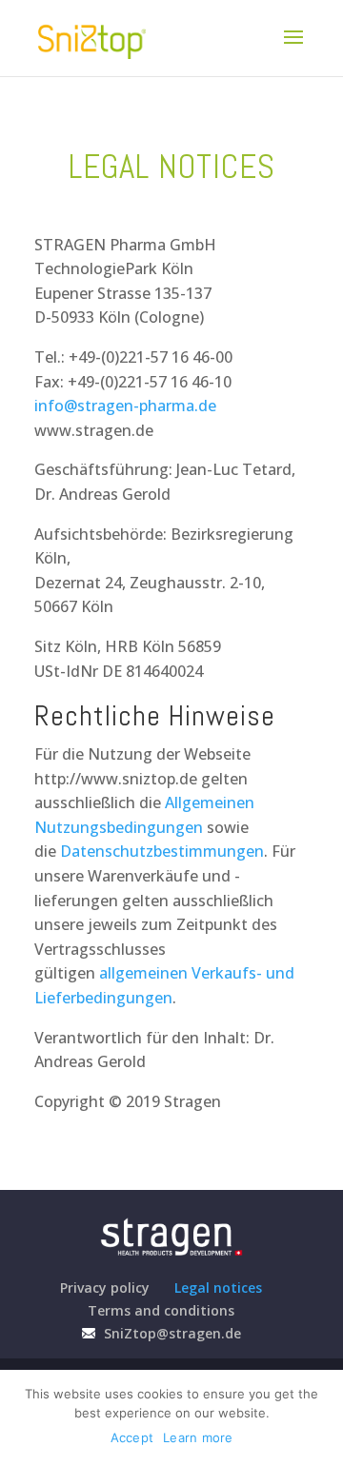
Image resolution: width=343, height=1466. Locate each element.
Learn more (198, 1437)
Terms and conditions (161, 1310)
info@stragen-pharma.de (125, 405)
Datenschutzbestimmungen (162, 851)
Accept (132, 1437)
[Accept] (319, 1418)
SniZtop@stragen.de (170, 1333)
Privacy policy (105, 1287)
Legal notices (218, 1287)
